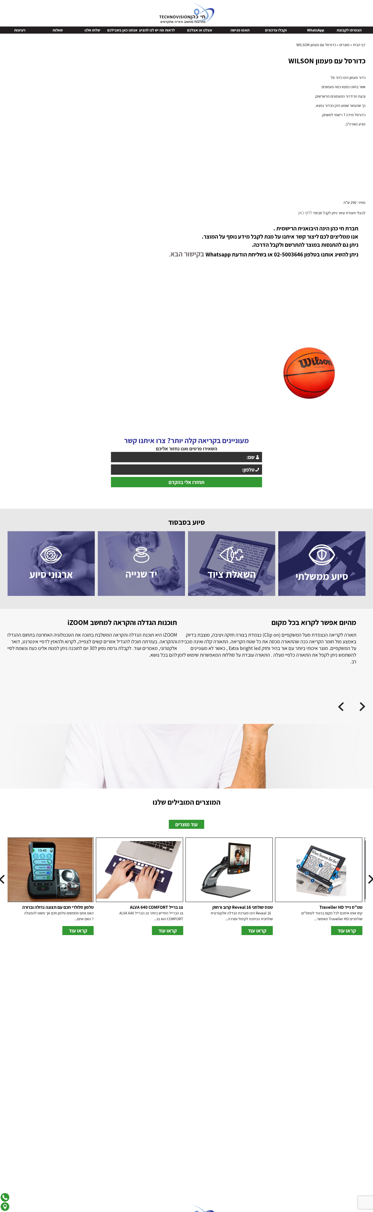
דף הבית (359, 44)
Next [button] (2, 30)
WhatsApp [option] (353, 30)
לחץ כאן (306, 211)
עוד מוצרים (186, 840)
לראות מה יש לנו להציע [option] (194, 30)
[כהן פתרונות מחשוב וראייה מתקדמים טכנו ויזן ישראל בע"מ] (186, 12)
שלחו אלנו (130, 30)
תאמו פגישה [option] (277, 30)
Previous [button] (370, 30)
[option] (309, 370)
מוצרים (344, 44)
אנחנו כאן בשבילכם (160, 30)
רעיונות (57, 30)
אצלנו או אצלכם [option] (237, 30)
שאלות (95, 30)
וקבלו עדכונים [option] (313, 30)
